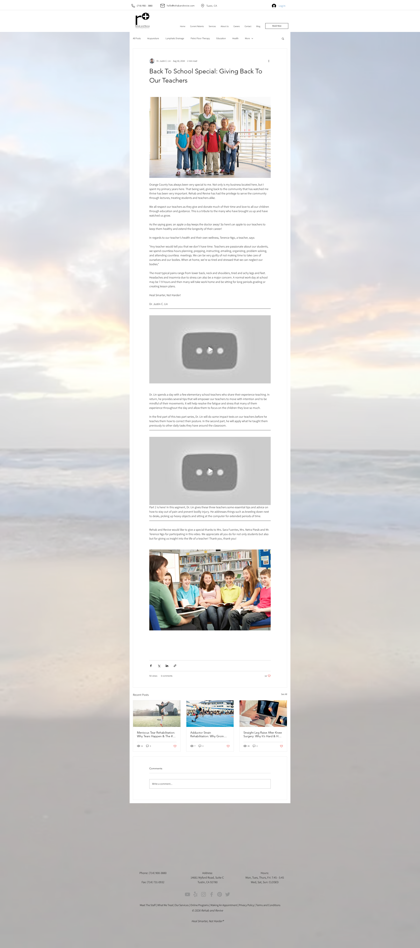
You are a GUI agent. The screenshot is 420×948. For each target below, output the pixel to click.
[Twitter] (227, 894)
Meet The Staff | (148, 905)
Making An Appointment (223, 905)
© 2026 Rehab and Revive (208, 910)
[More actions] (269, 61)
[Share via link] (175, 665)
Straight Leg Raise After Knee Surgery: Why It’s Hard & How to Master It (262, 734)
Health (235, 38)
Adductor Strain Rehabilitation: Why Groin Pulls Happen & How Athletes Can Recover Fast (209, 734)
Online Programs (199, 905)
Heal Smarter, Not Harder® (207, 921)
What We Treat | (166, 905)
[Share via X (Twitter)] (158, 665)
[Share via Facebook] (150, 665)
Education (221, 38)
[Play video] (210, 349)
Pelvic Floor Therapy (200, 38)
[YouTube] (187, 894)
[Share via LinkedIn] (166, 665)
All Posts (137, 38)
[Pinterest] (219, 894)
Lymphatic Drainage (175, 38)
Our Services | (182, 905)
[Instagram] (203, 894)
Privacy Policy (246, 905)
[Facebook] (211, 894)
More (247, 38)
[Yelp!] (195, 894)
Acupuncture (153, 38)
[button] (197, 26)
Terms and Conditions (268, 905)
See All (284, 694)
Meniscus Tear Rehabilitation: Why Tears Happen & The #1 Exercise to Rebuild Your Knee (156, 734)
